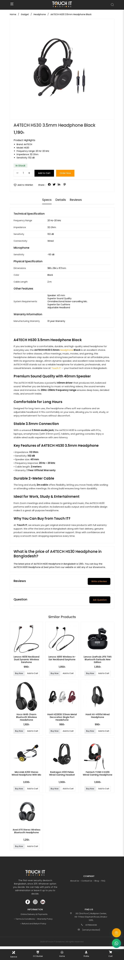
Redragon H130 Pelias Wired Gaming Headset (62, 773)
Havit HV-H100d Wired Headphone (97, 715)
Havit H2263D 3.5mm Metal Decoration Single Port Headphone (62, 717)
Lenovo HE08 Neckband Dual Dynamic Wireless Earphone (26, 659)
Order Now (65, 173)
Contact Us (86, 880)
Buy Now (19, 673)
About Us (74, 880)
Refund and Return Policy (34, 923)
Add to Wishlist (23, 185)
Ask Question (100, 599)
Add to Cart (44, 173)
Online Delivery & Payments (34, 914)
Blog (97, 880)
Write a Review (99, 581)
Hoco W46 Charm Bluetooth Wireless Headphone (26, 717)
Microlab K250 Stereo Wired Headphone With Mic (26, 773)
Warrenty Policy (44, 918)
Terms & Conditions (25, 918)
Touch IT (56, 368)
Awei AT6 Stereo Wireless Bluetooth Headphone (26, 831)
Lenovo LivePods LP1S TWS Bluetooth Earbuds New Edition (97, 659)
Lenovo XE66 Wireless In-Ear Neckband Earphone (62, 658)
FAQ (103, 880)
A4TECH (28, 144)
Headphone (66, 350)
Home (13, 14)
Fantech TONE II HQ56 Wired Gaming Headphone (97, 773)
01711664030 (91, 925)
